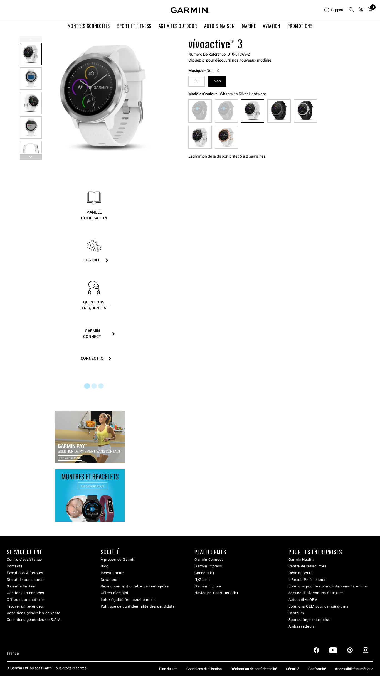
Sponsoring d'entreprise (309, 620)
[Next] (159, 98)
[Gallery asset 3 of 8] (31, 103)
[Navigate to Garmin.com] (190, 10)
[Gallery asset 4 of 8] (31, 127)
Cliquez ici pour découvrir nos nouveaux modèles (230, 60)
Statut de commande (25, 579)
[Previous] (31, 39)
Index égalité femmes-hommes (128, 599)
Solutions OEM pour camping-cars (318, 606)
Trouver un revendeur (25, 606)
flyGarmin (203, 579)
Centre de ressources (307, 566)
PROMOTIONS (299, 26)
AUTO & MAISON (219, 26)
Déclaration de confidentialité (254, 669)
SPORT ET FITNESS (134, 26)
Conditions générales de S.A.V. (34, 620)
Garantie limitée (21, 586)
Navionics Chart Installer (216, 593)
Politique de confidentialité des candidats (138, 606)
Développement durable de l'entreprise (135, 586)
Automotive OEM (303, 599)
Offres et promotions (25, 599)
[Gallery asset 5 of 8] (31, 152)
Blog (104, 566)
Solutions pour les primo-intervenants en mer (328, 586)
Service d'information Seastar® (315, 593)
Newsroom (110, 579)
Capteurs (296, 613)
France (13, 653)
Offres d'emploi (114, 593)
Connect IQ (204, 573)
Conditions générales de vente (33, 613)
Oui (196, 81)
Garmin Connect (208, 559)
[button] (204, 71)
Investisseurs (113, 573)
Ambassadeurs (301, 626)
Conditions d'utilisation (204, 669)
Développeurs (300, 573)
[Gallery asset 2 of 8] (31, 78)
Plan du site (168, 669)
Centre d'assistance (24, 559)
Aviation (271, 26)
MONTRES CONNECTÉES (89, 26)
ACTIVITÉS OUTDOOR (178, 26)
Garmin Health (301, 559)
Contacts (15, 566)
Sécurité (292, 669)
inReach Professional (307, 579)
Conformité (317, 669)
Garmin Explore (207, 586)
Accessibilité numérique (354, 669)
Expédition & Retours (25, 573)
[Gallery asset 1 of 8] (105, 98)
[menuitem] (334, 10)
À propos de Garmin (118, 559)
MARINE (249, 26)
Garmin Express (208, 566)
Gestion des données (25, 593)
